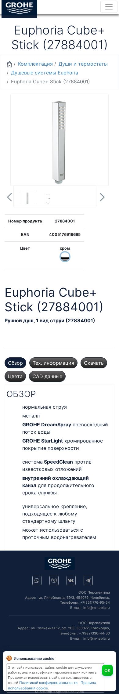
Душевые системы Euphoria (44, 73)
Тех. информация (53, 363)
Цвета (15, 376)
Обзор (15, 363)
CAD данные (47, 376)
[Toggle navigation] (108, 7)
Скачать (94, 363)
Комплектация (35, 64)
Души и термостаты (83, 64)
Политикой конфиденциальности (48, 682)
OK (107, 670)
